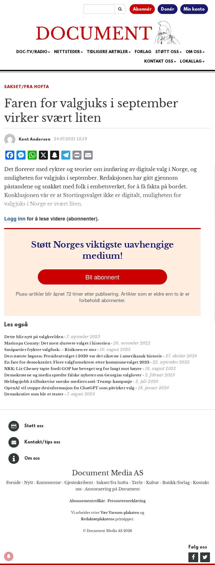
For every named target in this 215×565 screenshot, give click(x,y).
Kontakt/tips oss (42, 442)
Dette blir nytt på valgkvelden (33, 336)
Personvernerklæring (127, 501)
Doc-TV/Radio (31, 52)
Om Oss (194, 52)
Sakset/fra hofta (112, 482)
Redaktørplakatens (97, 519)
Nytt (28, 482)
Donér (167, 9)
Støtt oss (33, 426)
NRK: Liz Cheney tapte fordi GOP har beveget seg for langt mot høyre (73, 368)
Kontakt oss (158, 61)
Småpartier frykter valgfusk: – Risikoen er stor (50, 349)
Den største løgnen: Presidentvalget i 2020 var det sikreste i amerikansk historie (83, 356)
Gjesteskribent (78, 482)
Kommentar (48, 482)
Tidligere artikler (107, 52)
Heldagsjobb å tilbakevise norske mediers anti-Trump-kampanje (68, 381)
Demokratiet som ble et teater (34, 394)
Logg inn (14, 218)
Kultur (152, 482)
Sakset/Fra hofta (26, 87)
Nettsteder (67, 52)
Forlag (143, 52)
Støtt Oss (167, 52)
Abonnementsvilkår (87, 501)
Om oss (32, 458)
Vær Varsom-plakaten (120, 513)
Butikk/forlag (176, 482)
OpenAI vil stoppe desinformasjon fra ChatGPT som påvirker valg (69, 388)
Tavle (137, 482)
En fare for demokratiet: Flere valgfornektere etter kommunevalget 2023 (76, 362)
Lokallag (191, 61)
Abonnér (142, 9)
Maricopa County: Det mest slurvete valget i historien (57, 343)
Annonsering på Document (112, 489)
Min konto (194, 9)
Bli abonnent (102, 276)
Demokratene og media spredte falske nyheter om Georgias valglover (73, 375)
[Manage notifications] (8, 556)
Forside (13, 482)
